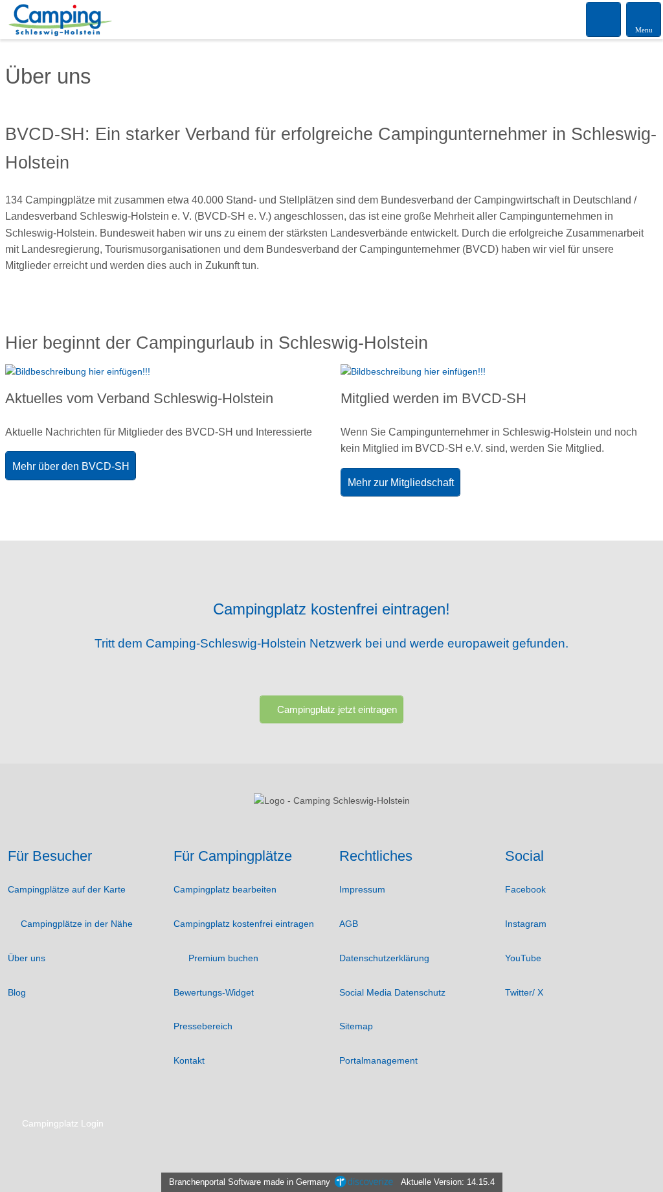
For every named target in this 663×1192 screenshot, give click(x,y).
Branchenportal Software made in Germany (247, 1182)
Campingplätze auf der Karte (67, 889)
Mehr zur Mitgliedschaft (401, 482)
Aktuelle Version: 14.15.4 (448, 1182)
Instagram (525, 923)
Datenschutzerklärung (384, 958)
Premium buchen (222, 958)
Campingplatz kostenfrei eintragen (244, 923)
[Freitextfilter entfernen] (604, 18)
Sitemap (356, 1026)
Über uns (26, 958)
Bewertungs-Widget (214, 992)
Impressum (362, 889)
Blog (17, 992)
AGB (348, 923)
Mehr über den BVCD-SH (70, 466)
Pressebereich (203, 1026)
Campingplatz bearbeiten (225, 889)
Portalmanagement (378, 1060)
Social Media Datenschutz (392, 992)
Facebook (525, 889)
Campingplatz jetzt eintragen (337, 709)
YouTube (523, 958)
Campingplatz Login (61, 1123)
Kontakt (189, 1060)
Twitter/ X (524, 992)
